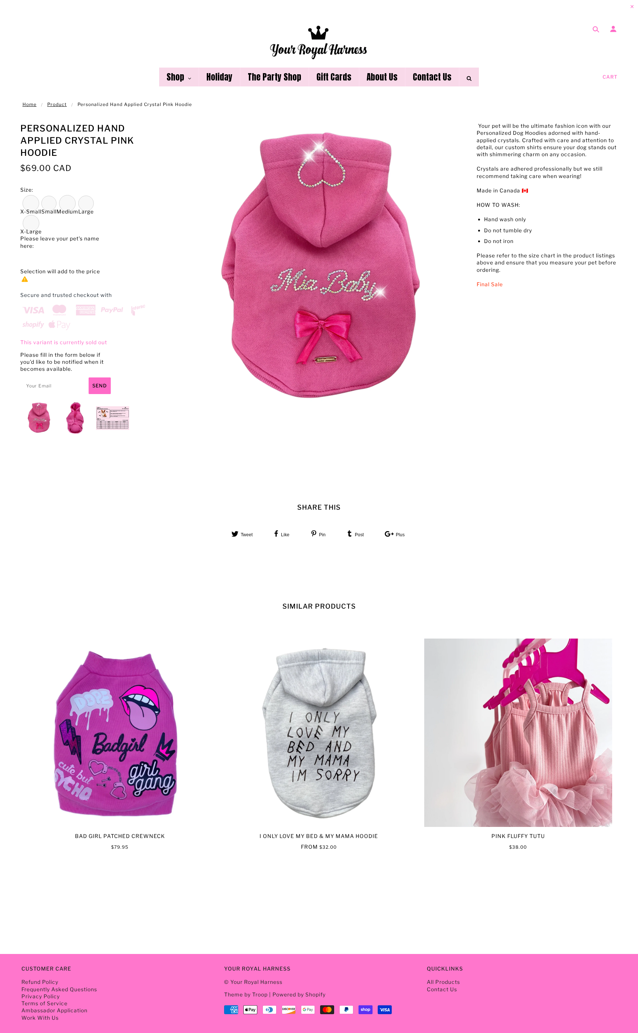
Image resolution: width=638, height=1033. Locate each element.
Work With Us (40, 1018)
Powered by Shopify (299, 994)
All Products (443, 982)
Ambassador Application (54, 1010)
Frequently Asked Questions (59, 989)
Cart (610, 77)
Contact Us (442, 989)
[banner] (319, 41)
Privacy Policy (40, 996)
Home (30, 104)
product (57, 104)
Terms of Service (44, 1003)
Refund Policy (39, 982)
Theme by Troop (246, 994)
